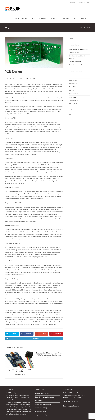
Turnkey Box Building (41, 408)
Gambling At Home (74, 52)
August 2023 (72, 87)
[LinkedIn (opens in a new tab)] (12, 3)
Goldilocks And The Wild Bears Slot (78, 49)
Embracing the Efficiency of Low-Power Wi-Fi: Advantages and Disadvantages (49, 354)
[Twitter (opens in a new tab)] (5, 3)
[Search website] (90, 18)
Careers (72, 2)
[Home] (77, 27)
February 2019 (73, 104)
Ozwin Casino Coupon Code (76, 65)
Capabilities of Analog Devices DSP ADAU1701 (19, 371)
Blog (34, 78)
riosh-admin (10, 78)
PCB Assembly (39, 400)
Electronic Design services (42, 393)
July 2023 (71, 90)
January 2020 (72, 97)
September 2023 (73, 83)
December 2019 (73, 100)
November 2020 (73, 93)
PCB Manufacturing (40, 411)
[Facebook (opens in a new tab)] (7, 3)
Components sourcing (41, 415)
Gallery (88, 2)
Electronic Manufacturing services (44, 397)
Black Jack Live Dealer (75, 61)
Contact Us (81, 2)
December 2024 (73, 80)
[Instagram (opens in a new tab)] (9, 3)
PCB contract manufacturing (43, 404)
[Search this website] (79, 39)
